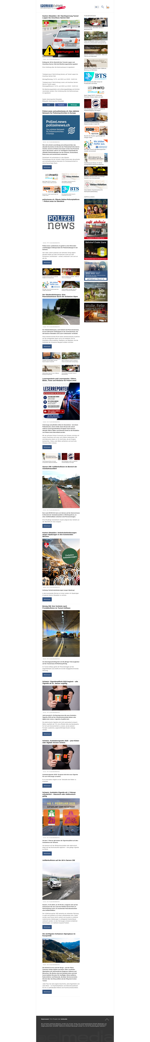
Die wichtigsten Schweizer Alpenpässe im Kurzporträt (58, 935)
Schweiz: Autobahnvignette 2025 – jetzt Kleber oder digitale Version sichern (60, 741)
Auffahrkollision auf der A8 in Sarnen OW (58, 860)
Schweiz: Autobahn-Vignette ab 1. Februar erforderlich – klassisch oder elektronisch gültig (59, 794)
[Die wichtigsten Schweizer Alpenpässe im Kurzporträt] (61, 950)
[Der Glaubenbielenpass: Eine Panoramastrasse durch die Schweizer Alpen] (61, 312)
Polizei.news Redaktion (54, 59)
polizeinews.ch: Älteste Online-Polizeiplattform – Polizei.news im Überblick (60, 200)
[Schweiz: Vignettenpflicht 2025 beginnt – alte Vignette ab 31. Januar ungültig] (61, 698)
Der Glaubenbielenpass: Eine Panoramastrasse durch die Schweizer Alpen (60, 295)
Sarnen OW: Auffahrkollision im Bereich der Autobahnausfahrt (59, 467)
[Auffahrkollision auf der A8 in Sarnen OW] (61, 881)
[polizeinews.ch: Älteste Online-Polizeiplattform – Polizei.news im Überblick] (61, 222)
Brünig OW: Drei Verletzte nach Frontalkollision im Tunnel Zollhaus (56, 607)
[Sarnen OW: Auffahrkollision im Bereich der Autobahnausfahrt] (61, 489)
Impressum (45, 1019)
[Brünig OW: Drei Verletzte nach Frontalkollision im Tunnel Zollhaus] (61, 633)
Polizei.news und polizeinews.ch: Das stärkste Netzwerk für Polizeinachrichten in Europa (60, 112)
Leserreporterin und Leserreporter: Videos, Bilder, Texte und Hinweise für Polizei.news (59, 379)
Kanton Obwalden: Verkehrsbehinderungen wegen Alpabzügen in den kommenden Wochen (59, 534)
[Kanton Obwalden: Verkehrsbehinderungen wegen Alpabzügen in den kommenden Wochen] (61, 562)
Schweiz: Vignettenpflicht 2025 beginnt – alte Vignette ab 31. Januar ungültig (60, 682)
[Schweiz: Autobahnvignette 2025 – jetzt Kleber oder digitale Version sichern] (61, 757)
